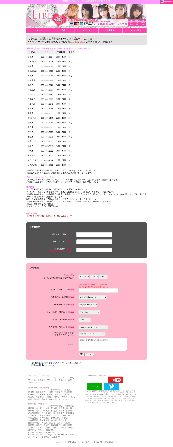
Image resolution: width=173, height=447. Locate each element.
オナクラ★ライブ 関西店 (39, 437)
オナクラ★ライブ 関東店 (65, 434)
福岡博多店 (56, 425)
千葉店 (72, 397)
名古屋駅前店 (34, 413)
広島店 (59, 423)
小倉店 (31, 427)
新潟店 (61, 408)
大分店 (48, 427)
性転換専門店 (34, 423)
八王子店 (41, 394)
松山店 (67, 423)
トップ (54, 378)
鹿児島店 (32, 430)
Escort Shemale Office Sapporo (41, 432)
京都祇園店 (33, 420)
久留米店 (39, 427)
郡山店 (54, 408)
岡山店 (44, 423)
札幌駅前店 (69, 406)
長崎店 (63, 427)
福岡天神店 (67, 425)
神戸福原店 (44, 418)
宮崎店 (71, 427)
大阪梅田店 (33, 415)
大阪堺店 (57, 415)
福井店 (39, 411)
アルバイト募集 (65, 380)
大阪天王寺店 (68, 415)
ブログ (31, 382)
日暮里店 (58, 392)
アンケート (52, 380)
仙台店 (46, 408)
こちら (55, 363)
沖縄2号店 (49, 430)
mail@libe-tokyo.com (45, 365)
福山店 (52, 423)
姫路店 (65, 418)
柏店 (30, 399)
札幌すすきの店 (56, 406)
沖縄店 (40, 430)
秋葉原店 (58, 394)
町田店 (50, 394)
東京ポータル (57, 390)
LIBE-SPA (56, 437)
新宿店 (67, 390)
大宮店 (64, 397)
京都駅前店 (44, 420)
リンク (39, 382)
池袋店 (67, 394)
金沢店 (31, 411)
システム (62, 378)
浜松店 (61, 411)
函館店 (31, 408)
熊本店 (56, 427)
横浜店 (31, 397)
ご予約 (71, 378)
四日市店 (70, 413)
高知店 (46, 425)
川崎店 (49, 397)
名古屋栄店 (46, 413)
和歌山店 (62, 420)
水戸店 (57, 397)
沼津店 (69, 411)
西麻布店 (32, 394)
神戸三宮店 (56, 418)
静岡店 (54, 411)
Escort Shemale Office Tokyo (40, 434)
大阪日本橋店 (45, 415)
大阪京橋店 (33, 418)
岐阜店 (46, 411)
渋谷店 (31, 392)
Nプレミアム (64, 399)
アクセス (32, 380)
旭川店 (39, 408)
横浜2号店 (40, 397)
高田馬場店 (40, 392)
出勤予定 (41, 380)
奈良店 (54, 420)
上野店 (50, 392)
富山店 (69, 408)
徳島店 (39, 425)
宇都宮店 (53, 399)
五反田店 (68, 392)
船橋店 (37, 399)
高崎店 (44, 399)
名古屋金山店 (58, 413)
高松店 (31, 425)
